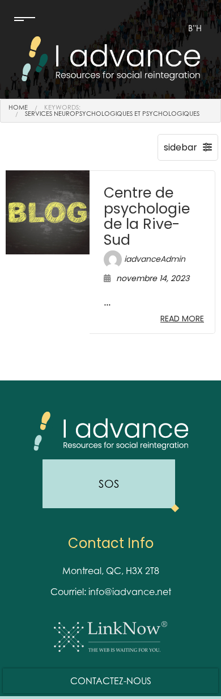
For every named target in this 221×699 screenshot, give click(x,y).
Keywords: (62, 107)
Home (18, 107)
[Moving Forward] (110, 57)
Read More (182, 318)
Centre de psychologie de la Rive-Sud (147, 216)
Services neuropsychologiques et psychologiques (112, 114)
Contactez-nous (110, 681)
